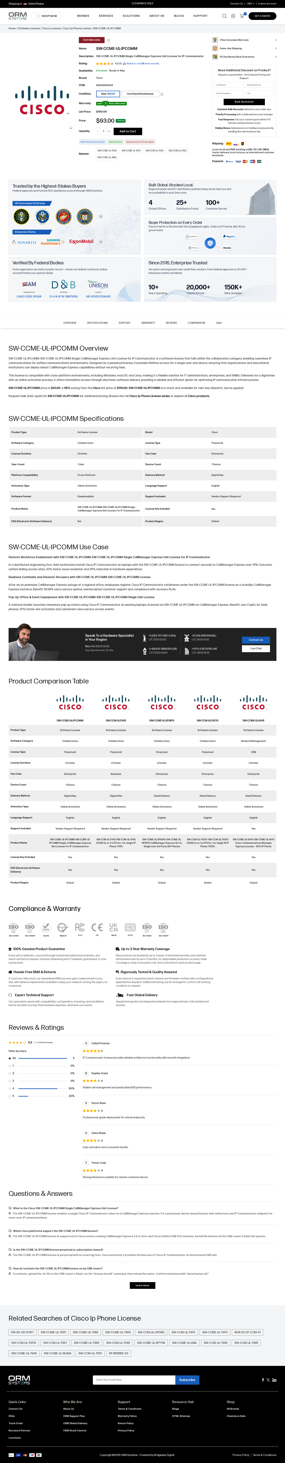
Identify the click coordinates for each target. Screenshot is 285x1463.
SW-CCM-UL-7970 (183, 1332)
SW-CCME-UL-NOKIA (57, 1353)
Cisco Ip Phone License (77, 28)
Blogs (175, 1409)
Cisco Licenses (51, 28)
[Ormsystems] (263, 1380)
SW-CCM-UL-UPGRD (151, 1332)
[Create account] (233, 16)
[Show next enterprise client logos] (100, 241)
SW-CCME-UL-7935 (86, 1343)
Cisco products (198, 396)
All (14, 1058)
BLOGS (179, 16)
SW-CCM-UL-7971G (23, 1343)
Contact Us (236, 3)
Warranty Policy (127, 1416)
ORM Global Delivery (75, 1423)
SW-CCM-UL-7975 (90, 1353)
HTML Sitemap (181, 1416)
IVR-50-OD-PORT (22, 1332)
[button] (108, 40)
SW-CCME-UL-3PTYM (151, 1343)
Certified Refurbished (140, 94)
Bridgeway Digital (164, 1455)
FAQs (12, 1416)
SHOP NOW (49, 16)
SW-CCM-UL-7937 (55, 1343)
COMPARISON (196, 323)
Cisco (99, 78)
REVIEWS (171, 323)
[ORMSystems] (268, 1380)
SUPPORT (200, 16)
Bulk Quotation (244, 101)
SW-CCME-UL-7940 (24, 1353)
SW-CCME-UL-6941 (253, 720)
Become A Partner (19, 1430)
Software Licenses (29, 28)
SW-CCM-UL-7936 (215, 1343)
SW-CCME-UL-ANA (184, 1343)
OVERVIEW (69, 323)
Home (12, 28)
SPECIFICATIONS (97, 323)
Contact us (256, 640)
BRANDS (83, 16)
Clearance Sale (236, 1416)
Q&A (219, 323)
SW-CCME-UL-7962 (85, 1332)
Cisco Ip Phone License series (149, 396)
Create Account (267, 3)
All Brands (233, 1409)
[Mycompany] (274, 1380)
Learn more (142, 1285)
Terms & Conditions (130, 1409)
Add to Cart (128, 131)
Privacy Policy (126, 1430)
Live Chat (256, 648)
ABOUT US (156, 16)
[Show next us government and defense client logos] (100, 216)
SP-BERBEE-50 (118, 1353)
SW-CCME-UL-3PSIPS (161, 720)
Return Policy (126, 1423)
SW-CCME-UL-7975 (53, 1332)
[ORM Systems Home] (18, 16)
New (108, 93)
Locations (15, 1437)
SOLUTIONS (131, 16)
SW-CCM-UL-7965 (246, 1343)
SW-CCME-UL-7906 (118, 1332)
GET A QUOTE (262, 16)
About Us (68, 1409)
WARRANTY (148, 323)
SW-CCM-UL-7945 (116, 720)
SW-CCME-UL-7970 (215, 1332)
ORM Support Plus (74, 1416)
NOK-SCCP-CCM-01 (248, 1332)
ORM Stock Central (74, 1430)
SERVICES (106, 16)
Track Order (16, 1423)
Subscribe (187, 1380)
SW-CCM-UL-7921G (208, 720)
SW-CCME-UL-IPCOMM (63, 396)
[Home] (19, 1380)
